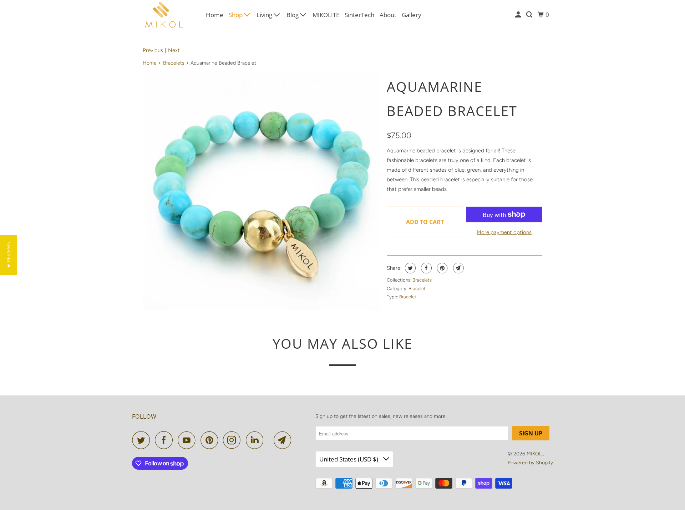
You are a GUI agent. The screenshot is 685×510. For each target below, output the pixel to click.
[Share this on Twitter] (409, 268)
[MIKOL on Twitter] (142, 440)
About (388, 15)
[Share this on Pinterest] (441, 268)
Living (265, 15)
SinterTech (359, 15)
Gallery (411, 15)
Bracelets (173, 63)
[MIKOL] (164, 15)
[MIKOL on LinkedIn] (256, 440)
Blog (293, 15)
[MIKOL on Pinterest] (211, 440)
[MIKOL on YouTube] (188, 440)
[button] (8, 255)
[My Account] (519, 14)
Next (174, 50)
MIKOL (535, 454)
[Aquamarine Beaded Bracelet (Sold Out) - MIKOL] (261, 191)
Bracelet (417, 288)
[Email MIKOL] (284, 440)
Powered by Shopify (530, 463)
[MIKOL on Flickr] (270, 440)
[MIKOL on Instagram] (233, 440)
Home (214, 15)
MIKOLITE (326, 15)
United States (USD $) (349, 459)
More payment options (504, 232)
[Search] (530, 14)
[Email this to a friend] (457, 268)
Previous (153, 50)
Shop (236, 15)
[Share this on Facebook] (425, 268)
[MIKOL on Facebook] (165, 440)
